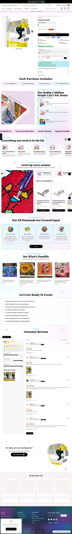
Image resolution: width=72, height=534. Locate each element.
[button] (32, 31)
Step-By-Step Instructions (6, 518)
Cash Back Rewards (35, 516)
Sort (61, 339)
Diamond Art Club (49, 531)
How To (51, 8)
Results (48, 8)
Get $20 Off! (58, 5)
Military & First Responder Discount (38, 518)
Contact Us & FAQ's (20, 514)
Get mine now (18, 454)
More (55, 8)
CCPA (29, 531)
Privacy (25, 531)
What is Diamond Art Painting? (6, 516)
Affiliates (33, 522)
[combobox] (36, 5)
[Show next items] (69, 139)
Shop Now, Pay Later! (35, 520)
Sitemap (33, 531)
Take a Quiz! (56, 522)
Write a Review (7, 337)
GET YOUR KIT (36, 246)
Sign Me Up (63, 515)
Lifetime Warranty (20, 518)
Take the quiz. (67, 531)
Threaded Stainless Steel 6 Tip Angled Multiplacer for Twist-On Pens (58, 202)
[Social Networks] (49, 519)
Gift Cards (33, 514)
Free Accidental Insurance (22, 516)
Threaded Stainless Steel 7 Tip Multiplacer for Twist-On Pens (43, 202)
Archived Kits (39, 531)
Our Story (3, 514)
